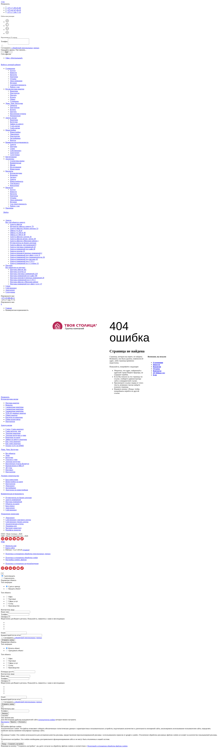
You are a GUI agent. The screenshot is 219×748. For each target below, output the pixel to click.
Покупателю (15, 136)
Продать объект (14, 589)
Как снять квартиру (13, 444)
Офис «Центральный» (14, 58)
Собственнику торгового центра (18, 520)
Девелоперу (14, 134)
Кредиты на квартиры (14, 417)
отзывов (25, 550)
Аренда (13, 144)
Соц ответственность (18, 204)
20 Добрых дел (159, 373)
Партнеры (14, 77)
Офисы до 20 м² (16, 231)
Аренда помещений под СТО (22, 261)
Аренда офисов (16, 224)
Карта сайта (10, 548)
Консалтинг (14, 185)
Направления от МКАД (14, 466)
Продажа (13, 146)
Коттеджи (14, 122)
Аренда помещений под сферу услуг (25, 255)
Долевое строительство (10, 476)
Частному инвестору (13, 528)
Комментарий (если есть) (10, 635)
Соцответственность (18, 85)
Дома (7, 455)
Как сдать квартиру (13, 441)
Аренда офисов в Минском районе (24, 241)
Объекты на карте (12, 504)
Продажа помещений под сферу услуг (26, 284)
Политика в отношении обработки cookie (21, 558)
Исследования (15, 167)
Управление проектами (10, 514)
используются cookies (46, 720)
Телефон (4, 41)
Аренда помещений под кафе (22, 249)
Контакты (9, 171)
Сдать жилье (15, 126)
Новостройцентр (16, 181)
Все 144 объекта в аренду (15, 222)
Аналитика (9, 159)
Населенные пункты (18, 114)
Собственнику (15, 151)
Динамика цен (11, 526)
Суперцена (14, 101)
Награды (13, 75)
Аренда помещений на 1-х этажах (24, 263)
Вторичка (14, 175)
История (13, 83)
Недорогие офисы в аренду (22, 226)
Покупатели (15, 93)
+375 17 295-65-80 (14, 8)
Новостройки (10, 130)
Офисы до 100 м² (18, 233)
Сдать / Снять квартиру (14, 429)
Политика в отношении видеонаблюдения (21, 564)
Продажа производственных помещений (27, 278)
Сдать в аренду (14, 586)
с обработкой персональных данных (25, 48)
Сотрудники (15, 155)
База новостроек (11, 480)
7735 (3, 2)
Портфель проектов (13, 530)
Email (3, 633)
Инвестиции (15, 169)
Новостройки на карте (14, 482)
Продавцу (9, 470)
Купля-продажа (16, 173)
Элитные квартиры (13, 433)
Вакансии (9, 188)
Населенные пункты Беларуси (17, 464)
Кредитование (11, 157)
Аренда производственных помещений (26, 253)
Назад (4, 744)
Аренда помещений (13, 500)
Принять (13, 722)
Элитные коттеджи (12, 462)
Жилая (12, 165)
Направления (15, 116)
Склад (10, 604)
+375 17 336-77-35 (14, 12)
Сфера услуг (13, 601)
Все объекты (10, 453)
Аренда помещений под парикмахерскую (27, 257)
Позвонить (5, 397)
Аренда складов (17, 251)
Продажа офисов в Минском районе (24, 282)
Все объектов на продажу (15, 267)
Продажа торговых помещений (24, 274)
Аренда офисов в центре (20, 237)
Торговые (12, 599)
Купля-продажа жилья (9, 399)
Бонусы (13, 140)
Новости (13, 73)
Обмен (12, 99)
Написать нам (10, 546)
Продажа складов (18, 272)
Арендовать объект (15, 651)
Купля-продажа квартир (14, 89)
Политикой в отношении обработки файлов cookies (107, 746)
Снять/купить (9, 578)
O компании (158, 363)
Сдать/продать (9, 576)
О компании (10, 68)
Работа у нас (15, 87)
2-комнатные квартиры (14, 409)
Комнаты (9, 405)
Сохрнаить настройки (15, 744)
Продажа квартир (12, 403)
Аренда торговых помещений (23, 247)
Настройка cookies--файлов (16, 560)
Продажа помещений (13, 502)
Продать (13, 95)
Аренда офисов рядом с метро (23, 239)
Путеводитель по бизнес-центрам (23, 243)
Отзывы (13, 79)
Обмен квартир (11, 415)
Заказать (5, 713)
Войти (6, 212)
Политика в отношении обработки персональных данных (28, 554)
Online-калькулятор (12, 419)
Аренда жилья (11, 118)
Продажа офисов (18, 270)
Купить (13, 97)
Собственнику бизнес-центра (16, 522)
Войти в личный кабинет (11, 65)
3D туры (8, 468)
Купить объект (14, 648)
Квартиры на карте (12, 437)
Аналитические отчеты (14, 524)
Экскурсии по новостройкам (16, 490)
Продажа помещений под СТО (22, 280)
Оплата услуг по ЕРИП (14, 446)
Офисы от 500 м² (17, 235)
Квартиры (14, 91)
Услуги (13, 71)
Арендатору (14, 153)
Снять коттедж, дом (13, 431)
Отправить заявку (8, 640)
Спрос (12, 149)
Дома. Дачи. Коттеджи (14, 103)
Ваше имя (5, 612)
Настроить (5, 722)
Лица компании (16, 81)
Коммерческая (15, 163)
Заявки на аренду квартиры (16, 439)
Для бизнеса (15, 183)
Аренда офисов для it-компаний (23, 245)
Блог (155, 375)
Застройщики (15, 138)
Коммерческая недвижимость (16, 142)
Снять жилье (15, 128)
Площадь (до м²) (7, 672)
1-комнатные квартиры (14, 407)
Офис (10, 597)
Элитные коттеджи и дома (15, 435)
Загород (13, 177)
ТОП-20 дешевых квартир (15, 413)
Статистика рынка (17, 161)
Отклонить (22, 722)
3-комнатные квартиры (14, 411)
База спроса (9, 506)
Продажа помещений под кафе (23, 276)
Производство (13, 606)
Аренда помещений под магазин (24, 259)
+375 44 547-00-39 (14, 10)
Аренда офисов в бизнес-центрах (24, 228)
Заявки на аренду (16, 124)
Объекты (13, 105)
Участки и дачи (11, 460)
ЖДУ (6, 52)
